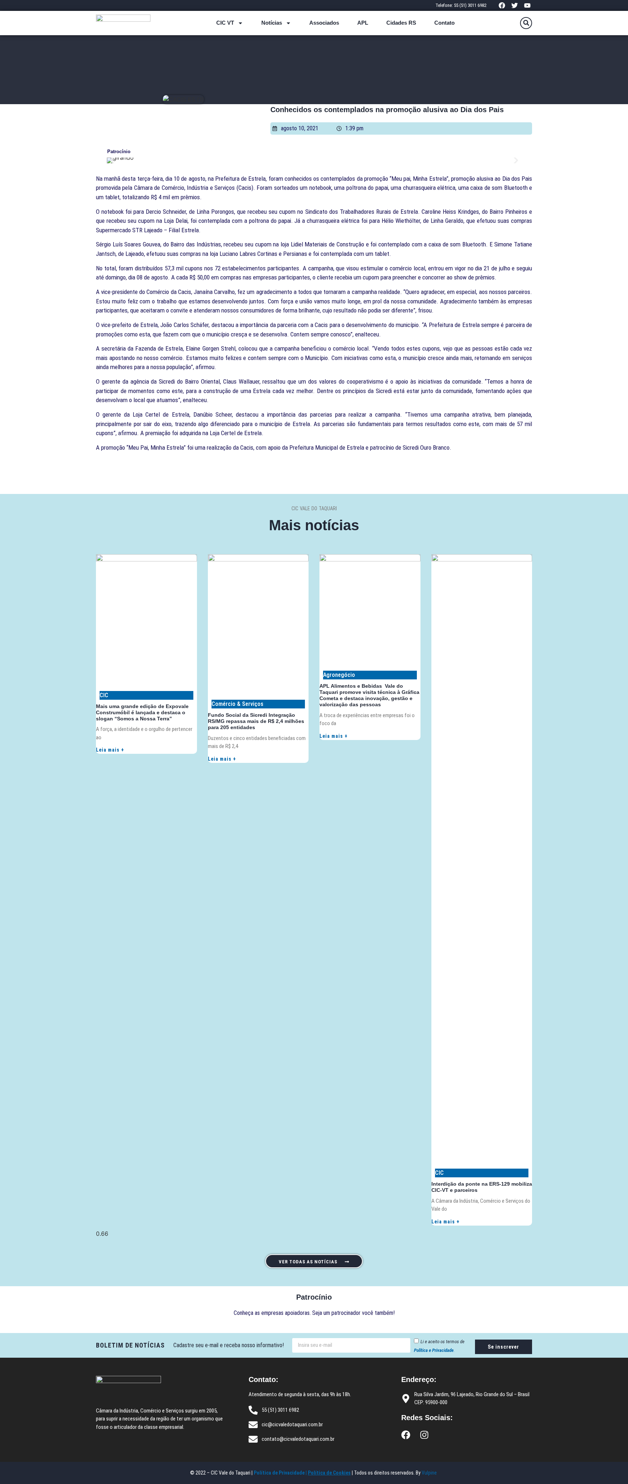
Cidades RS (401, 23)
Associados (324, 23)
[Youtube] (527, 5)
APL (362, 23)
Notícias (271, 23)
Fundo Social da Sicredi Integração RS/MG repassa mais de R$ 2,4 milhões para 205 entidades (256, 721)
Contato (444, 23)
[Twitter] (514, 5)
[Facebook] (501, 5)
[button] (526, 23)
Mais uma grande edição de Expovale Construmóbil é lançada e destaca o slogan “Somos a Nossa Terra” (142, 712)
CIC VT (225, 23)
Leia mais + (110, 750)
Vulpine (430, 1473)
